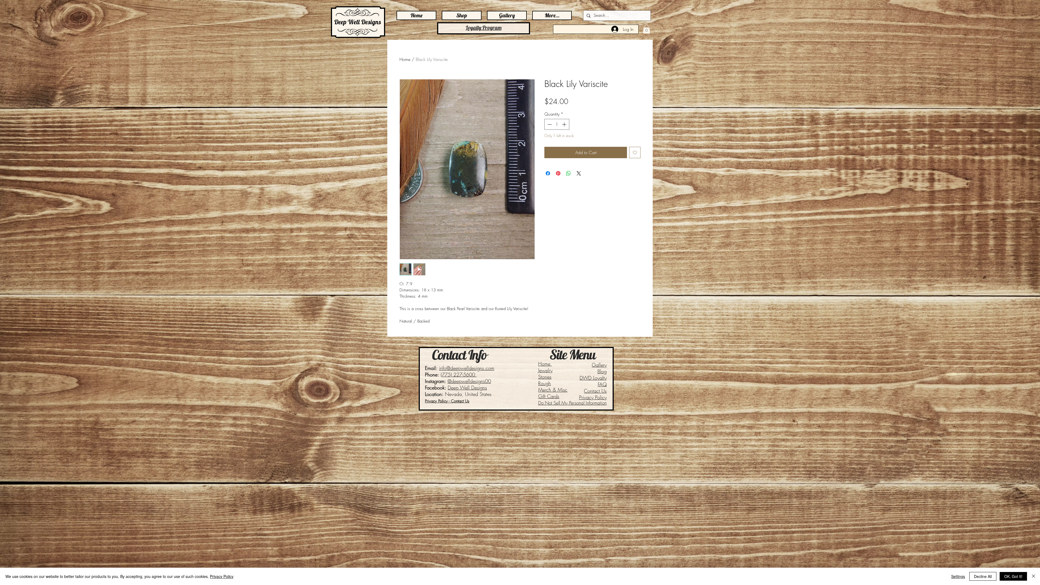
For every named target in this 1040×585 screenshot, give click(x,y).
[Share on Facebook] (548, 173)
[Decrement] (549, 124)
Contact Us (595, 391)
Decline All (983, 576)
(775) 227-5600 (459, 374)
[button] (646, 28)
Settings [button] (958, 576)
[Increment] (564, 124)
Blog (602, 371)
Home (404, 59)
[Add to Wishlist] (635, 152)
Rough (544, 383)
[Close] (1033, 576)
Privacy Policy (593, 397)
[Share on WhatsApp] (568, 173)
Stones (544, 376)
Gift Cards (548, 396)
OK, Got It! (1013, 576)
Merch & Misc (552, 389)
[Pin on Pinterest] (558, 173)
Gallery (599, 365)
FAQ (602, 384)
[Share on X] (579, 173)
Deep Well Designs (467, 387)
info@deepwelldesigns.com (466, 368)
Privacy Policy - (438, 401)
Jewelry (545, 370)
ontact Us (461, 401)
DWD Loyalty (593, 378)
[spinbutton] (557, 124)
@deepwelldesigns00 (469, 381)
